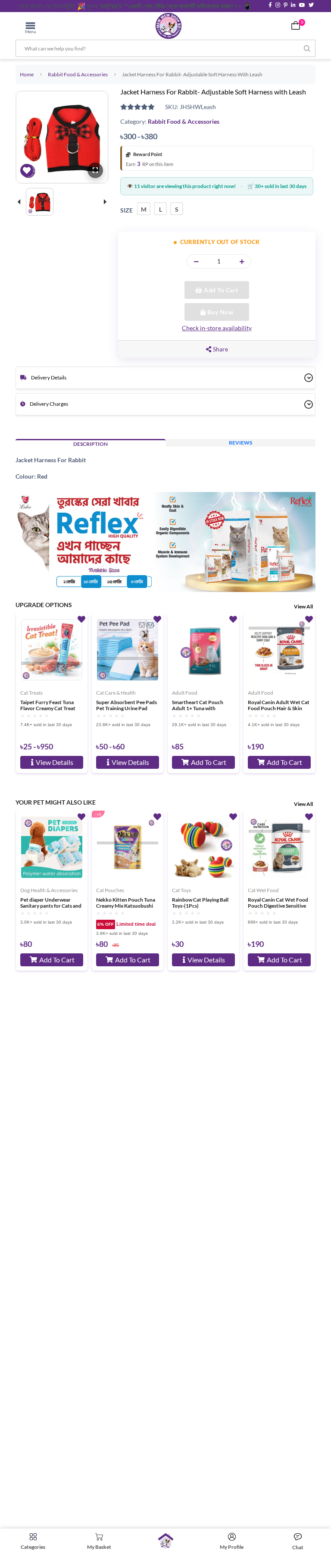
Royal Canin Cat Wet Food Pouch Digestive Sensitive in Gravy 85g (278, 903)
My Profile (232, 1547)
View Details (54, 762)
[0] (295, 25)
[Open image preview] (95, 170)
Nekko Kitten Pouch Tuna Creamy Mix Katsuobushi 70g (125, 903)
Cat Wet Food (263, 890)
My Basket (99, 1547)
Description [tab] (90, 444)
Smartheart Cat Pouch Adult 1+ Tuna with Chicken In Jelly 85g (197, 705)
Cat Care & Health (116, 692)
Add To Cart (220, 290)
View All (303, 606)
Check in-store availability (217, 328)
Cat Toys (181, 890)
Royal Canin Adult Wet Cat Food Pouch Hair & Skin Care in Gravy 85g (278, 705)
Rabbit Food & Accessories (78, 74)
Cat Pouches (110, 890)
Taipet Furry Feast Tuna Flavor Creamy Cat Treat (47, 705)
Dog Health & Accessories (49, 890)
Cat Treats (31, 692)
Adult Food (184, 692)
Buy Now (219, 312)
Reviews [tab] (240, 442)
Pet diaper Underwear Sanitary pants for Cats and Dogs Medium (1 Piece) (50, 903)
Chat (297, 1547)
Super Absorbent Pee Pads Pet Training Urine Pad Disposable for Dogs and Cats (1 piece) (126, 705)
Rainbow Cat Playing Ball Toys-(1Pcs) (200, 903)
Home (27, 74)
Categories (33, 1547)
